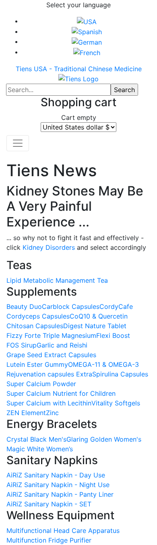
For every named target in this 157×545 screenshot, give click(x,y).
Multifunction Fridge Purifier (48, 540)
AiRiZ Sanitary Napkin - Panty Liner (60, 494)
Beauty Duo (24, 306)
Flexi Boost (113, 335)
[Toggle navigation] (17, 143)
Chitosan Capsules (34, 326)
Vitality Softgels (115, 403)
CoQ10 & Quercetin (99, 316)
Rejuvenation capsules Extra (49, 374)
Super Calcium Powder (41, 384)
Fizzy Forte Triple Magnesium (51, 335)
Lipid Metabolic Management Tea (57, 280)
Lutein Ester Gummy (37, 364)
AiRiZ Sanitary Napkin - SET (48, 504)
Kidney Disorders (49, 247)
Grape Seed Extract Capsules (51, 355)
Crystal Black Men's (36, 439)
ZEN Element (26, 413)
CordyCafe (116, 306)
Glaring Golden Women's (103, 439)
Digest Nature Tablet (94, 326)
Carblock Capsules (70, 306)
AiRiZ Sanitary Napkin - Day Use (55, 475)
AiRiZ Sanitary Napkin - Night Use (57, 485)
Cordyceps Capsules (38, 316)
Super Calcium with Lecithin (48, 403)
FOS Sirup (21, 345)
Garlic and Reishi (62, 345)
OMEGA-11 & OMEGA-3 (103, 364)
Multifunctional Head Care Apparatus (63, 530)
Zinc (52, 413)
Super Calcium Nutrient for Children (61, 393)
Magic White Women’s (39, 449)
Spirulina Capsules (120, 374)
